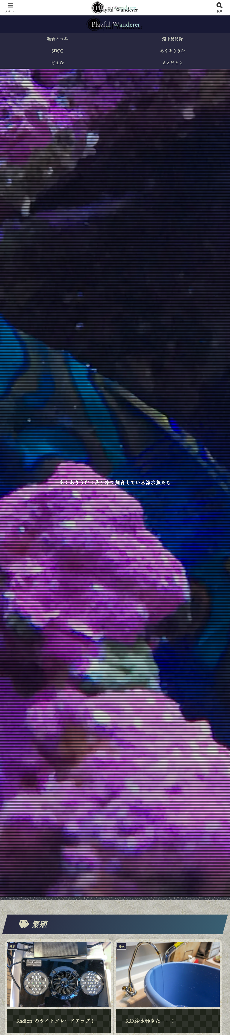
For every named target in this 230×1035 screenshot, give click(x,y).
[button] (212, 861)
